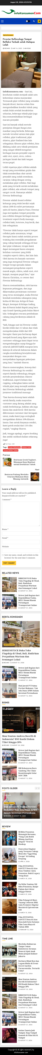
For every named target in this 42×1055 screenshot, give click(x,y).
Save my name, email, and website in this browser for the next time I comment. (21, 556)
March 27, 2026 (26, 894)
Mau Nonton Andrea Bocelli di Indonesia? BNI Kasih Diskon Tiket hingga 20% (21, 720)
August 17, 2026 (26, 1040)
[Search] (34, 21)
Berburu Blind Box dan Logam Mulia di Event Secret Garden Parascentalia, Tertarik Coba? (9, 967)
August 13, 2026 (26, 778)
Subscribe (39, 21)
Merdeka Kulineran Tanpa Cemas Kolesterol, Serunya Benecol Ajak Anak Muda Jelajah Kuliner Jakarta (9, 950)
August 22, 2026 (18, 745)
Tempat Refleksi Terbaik (10, 450)
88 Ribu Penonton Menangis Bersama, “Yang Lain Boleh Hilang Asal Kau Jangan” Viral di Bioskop (9, 838)
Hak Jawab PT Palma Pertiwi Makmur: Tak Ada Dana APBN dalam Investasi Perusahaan (9, 690)
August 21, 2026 (26, 591)
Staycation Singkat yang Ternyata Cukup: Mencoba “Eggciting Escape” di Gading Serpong (9, 855)
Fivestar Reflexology (14, 447)
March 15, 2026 (26, 913)
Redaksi (7, 48)
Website (5, 546)
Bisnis (6, 730)
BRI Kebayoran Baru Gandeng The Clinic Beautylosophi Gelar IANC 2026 (9, 773)
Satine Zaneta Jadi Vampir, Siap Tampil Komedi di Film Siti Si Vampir (9, 1035)
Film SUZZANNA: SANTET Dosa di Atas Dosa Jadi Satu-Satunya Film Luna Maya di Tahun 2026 (9, 923)
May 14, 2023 (17, 48)
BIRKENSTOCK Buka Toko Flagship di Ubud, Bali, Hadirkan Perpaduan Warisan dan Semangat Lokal (9, 584)
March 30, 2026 (26, 879)
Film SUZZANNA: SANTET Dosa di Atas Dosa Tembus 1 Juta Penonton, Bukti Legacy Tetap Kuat (9, 872)
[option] (21, 805)
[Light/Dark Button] (28, 21)
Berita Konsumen (8, 35)
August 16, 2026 (26, 696)
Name (5, 529)
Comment (6, 499)
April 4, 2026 (25, 862)
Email (5, 538)
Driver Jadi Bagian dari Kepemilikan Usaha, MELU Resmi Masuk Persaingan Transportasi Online (9, 601)
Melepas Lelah (26, 447)
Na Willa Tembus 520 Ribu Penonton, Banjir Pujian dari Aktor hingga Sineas (9, 889)
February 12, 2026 (26, 930)
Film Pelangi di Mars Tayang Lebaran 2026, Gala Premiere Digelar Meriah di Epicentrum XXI (9, 906)
